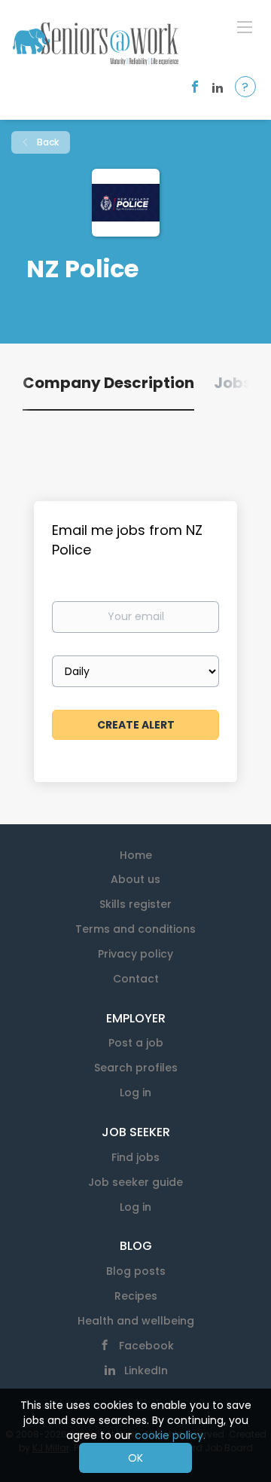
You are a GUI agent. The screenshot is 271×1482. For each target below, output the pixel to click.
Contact (136, 978)
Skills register (135, 904)
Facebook (146, 1345)
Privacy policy (135, 953)
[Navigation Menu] (244, 26)
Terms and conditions (135, 929)
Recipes (135, 1295)
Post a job (135, 1042)
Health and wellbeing (136, 1320)
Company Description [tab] (108, 382)
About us (135, 879)
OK (135, 1457)
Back (47, 142)
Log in (135, 1092)
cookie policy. (170, 1435)
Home (136, 855)
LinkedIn (146, 1370)
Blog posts (136, 1271)
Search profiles (136, 1067)
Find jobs (135, 1157)
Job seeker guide (135, 1182)
